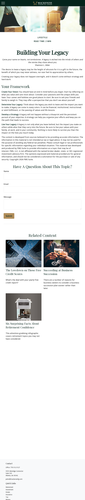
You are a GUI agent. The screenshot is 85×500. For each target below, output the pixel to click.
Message (7, 197)
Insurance (9, 495)
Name (6, 171)
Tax (7, 497)
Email (6, 184)
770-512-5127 (15, 467)
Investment (9, 490)
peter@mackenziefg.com (14, 479)
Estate (8, 492)
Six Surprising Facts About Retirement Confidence (22, 325)
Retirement (9, 487)
